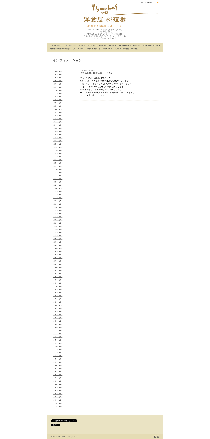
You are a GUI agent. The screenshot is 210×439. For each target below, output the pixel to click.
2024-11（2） (57, 109)
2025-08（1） (57, 90)
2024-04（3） (57, 128)
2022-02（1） (57, 194)
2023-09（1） (57, 150)
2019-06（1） (57, 286)
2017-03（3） (57, 359)
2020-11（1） (57, 242)
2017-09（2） (57, 340)
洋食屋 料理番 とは (93, 49)
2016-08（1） (57, 378)
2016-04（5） (57, 390)
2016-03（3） (57, 394)
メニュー (82, 46)
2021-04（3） (57, 226)
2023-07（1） (57, 157)
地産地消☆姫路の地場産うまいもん (63, 49)
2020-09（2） (57, 248)
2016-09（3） (57, 375)
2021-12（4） (57, 201)
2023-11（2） (57, 144)
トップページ (55, 46)
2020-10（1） (57, 245)
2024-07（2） (57, 122)
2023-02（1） (57, 169)
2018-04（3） (57, 324)
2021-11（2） (57, 204)
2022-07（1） (57, 185)
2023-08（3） (57, 153)
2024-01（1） (57, 138)
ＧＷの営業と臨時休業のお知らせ (96, 73)
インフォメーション (69, 46)
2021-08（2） (57, 213)
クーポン (81, 49)
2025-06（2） (57, 97)
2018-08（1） (57, 315)
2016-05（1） (57, 387)
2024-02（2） (57, 134)
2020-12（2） (57, 239)
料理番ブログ (107, 49)
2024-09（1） (57, 115)
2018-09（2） (57, 311)
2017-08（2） (57, 343)
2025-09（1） (57, 87)
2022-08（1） (57, 182)
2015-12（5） (57, 403)
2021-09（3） (57, 210)
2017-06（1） (57, 349)
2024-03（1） (57, 131)
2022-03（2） (57, 191)
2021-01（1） (57, 236)
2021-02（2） (57, 232)
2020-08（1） (57, 251)
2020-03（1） (57, 267)
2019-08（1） (57, 280)
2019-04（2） (57, 289)
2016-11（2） (57, 368)
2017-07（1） (57, 346)
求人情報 (134, 49)
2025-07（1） (57, 93)
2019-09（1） (57, 277)
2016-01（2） (57, 400)
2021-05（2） (57, 223)
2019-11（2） (57, 274)
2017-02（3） (57, 362)
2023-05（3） (57, 163)
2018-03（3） (57, 327)
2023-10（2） (57, 147)
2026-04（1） (57, 78)
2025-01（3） (57, 106)
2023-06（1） (57, 160)
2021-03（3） (57, 229)
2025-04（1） (57, 100)
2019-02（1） (57, 296)
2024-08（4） (57, 119)
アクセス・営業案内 (122, 49)
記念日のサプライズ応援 (151, 46)
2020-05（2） (57, 261)
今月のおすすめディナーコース (129, 46)
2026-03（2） (57, 81)
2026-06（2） (57, 74)
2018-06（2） (57, 321)
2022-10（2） (57, 179)
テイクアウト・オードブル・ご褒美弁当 (102, 46)
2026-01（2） (57, 84)
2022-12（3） (57, 172)
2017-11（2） (57, 334)
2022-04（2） (57, 188)
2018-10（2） (57, 308)
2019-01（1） (57, 299)
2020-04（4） (57, 264)
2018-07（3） (57, 318)
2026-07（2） (57, 71)
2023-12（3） (57, 141)
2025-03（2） (57, 103)
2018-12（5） (57, 302)
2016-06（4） (57, 384)
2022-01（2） (57, 198)
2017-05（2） (57, 353)
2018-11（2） (57, 305)
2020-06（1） (57, 258)
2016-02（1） (57, 397)
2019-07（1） (57, 283)
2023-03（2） (57, 166)
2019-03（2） (57, 292)
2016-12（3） (57, 365)
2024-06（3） (57, 125)
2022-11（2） (57, 176)
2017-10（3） (57, 337)
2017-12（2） (57, 330)
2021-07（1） (57, 217)
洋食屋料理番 (61, 437)
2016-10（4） (57, 371)
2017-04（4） (57, 356)
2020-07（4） (57, 255)
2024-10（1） (57, 112)
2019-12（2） (57, 270)
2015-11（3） (57, 406)
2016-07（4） (57, 381)
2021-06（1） (57, 220)
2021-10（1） (57, 207)
